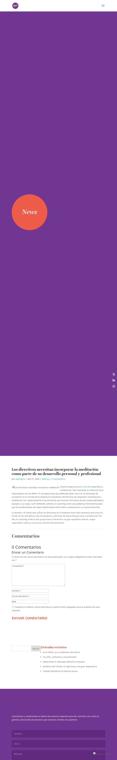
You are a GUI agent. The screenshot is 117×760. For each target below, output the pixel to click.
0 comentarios (58, 479)
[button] (103, 754)
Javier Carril (81, 486)
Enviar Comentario (29, 618)
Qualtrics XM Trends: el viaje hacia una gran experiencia (70, 666)
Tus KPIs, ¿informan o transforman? (60, 657)
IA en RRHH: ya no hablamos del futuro (61, 652)
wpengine (20, 479)
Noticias (45, 479)
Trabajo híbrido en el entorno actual (60, 671)
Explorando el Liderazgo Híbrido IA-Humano (64, 661)
